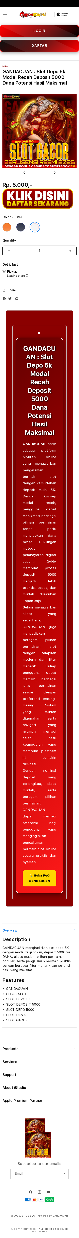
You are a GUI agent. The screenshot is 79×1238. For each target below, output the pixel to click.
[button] (5, 14)
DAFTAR (40, 45)
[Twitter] (11, 299)
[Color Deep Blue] (20, 227)
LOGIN (39, 31)
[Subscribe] (63, 1174)
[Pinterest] (17, 299)
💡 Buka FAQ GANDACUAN (39, 878)
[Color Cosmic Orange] (6, 227)
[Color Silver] (35, 227)
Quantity (9, 240)
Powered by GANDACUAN (52, 1216)
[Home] (33, 14)
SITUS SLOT (29, 1216)
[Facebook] (5, 299)
